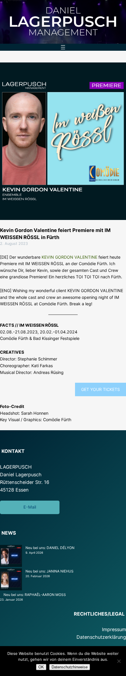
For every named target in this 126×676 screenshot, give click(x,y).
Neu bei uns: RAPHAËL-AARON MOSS (35, 594)
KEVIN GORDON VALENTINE (69, 257)
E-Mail (29, 506)
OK (41, 667)
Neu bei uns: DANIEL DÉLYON (49, 547)
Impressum (114, 629)
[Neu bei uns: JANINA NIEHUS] (11, 580)
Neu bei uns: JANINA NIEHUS (49, 571)
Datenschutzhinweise (70, 667)
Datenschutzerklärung (101, 637)
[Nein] (119, 661)
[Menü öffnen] (63, 47)
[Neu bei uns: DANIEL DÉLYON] (11, 556)
